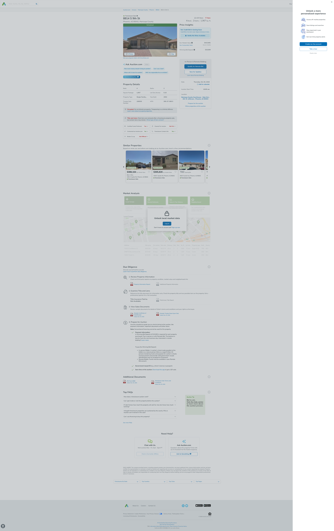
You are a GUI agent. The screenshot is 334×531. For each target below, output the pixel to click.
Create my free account (313, 44)
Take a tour (313, 49)
